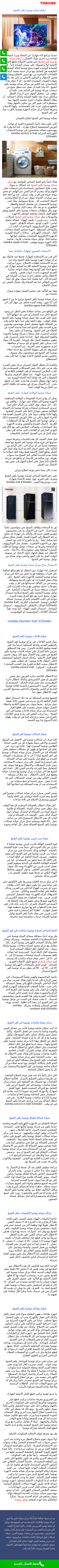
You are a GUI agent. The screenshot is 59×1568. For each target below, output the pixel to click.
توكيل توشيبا (21, 1499)
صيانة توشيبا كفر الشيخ (27, 217)
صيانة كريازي (45, 961)
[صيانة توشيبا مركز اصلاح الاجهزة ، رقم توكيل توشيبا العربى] (48, 3)
